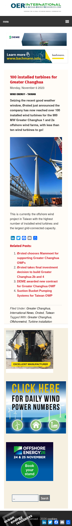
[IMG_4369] (36, 47)
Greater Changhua (38, 308)
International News (22, 313)
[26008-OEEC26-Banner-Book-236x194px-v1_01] (29, 480)
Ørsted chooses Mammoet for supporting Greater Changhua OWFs (38, 258)
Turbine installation (40, 321)
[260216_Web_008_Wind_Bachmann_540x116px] (36, 62)
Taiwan (49, 313)
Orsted (39, 313)
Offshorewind (18, 321)
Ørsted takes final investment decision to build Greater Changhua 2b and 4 (37, 272)
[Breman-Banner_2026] (29, 372)
